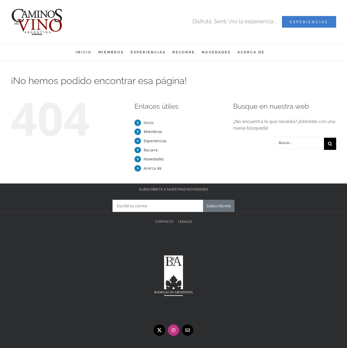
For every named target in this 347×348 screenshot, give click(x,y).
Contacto (164, 221)
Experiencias (155, 140)
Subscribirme (219, 205)
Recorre (151, 150)
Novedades (154, 159)
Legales (185, 221)
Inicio (148, 122)
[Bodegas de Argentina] (173, 237)
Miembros (153, 131)
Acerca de (153, 168)
